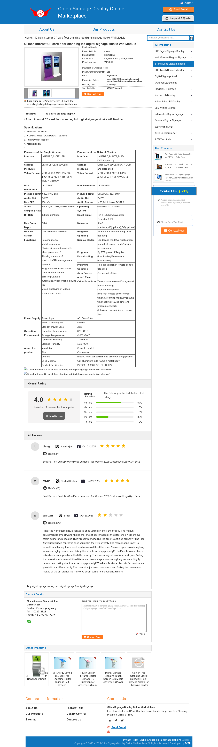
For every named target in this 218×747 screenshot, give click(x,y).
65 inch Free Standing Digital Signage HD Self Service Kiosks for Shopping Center (139, 678)
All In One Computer (165, 133)
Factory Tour (74, 708)
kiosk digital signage (64, 586)
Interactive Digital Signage (169, 114)
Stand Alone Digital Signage (170, 63)
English (187, 3)
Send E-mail (181, 9)
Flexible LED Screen (165, 89)
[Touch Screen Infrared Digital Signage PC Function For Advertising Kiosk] (88, 662)
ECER (188, 743)
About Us (46, 29)
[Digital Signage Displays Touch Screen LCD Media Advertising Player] (113, 662)
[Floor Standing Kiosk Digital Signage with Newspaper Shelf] (37, 666)
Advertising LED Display (167, 101)
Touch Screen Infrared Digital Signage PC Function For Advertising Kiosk (87, 678)
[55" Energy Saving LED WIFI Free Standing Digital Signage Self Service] (62, 662)
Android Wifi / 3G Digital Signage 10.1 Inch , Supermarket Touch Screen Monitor (179, 178)
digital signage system (42, 586)
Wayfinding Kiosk (164, 126)
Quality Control (76, 713)
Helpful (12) (54, 488)
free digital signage (84, 586)
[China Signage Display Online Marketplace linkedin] (110, 721)
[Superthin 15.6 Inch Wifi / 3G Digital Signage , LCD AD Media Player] (159, 166)
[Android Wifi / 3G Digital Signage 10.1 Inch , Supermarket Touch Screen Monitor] (159, 177)
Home (28, 37)
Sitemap (31, 719)
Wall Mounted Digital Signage (170, 57)
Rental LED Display (165, 95)
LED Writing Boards (165, 107)
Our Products (103, 29)
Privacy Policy (130, 739)
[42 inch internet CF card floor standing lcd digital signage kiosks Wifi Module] (51, 67)
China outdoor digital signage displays (160, 739)
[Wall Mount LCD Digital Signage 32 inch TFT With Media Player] (159, 156)
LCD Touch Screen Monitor (169, 70)
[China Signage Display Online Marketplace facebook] (116, 721)
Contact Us (166, 29)
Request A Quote (180, 18)
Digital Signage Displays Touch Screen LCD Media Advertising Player (113, 677)
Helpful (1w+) (55, 523)
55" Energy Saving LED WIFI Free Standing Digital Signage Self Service (62, 678)
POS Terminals (163, 139)
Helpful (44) (54, 454)
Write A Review (54, 416)
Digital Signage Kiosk (166, 76)
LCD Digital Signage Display (169, 51)
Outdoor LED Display (166, 82)
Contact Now (94, 94)
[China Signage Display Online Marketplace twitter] (122, 721)
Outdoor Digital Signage (168, 120)
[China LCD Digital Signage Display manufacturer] (39, 13)
